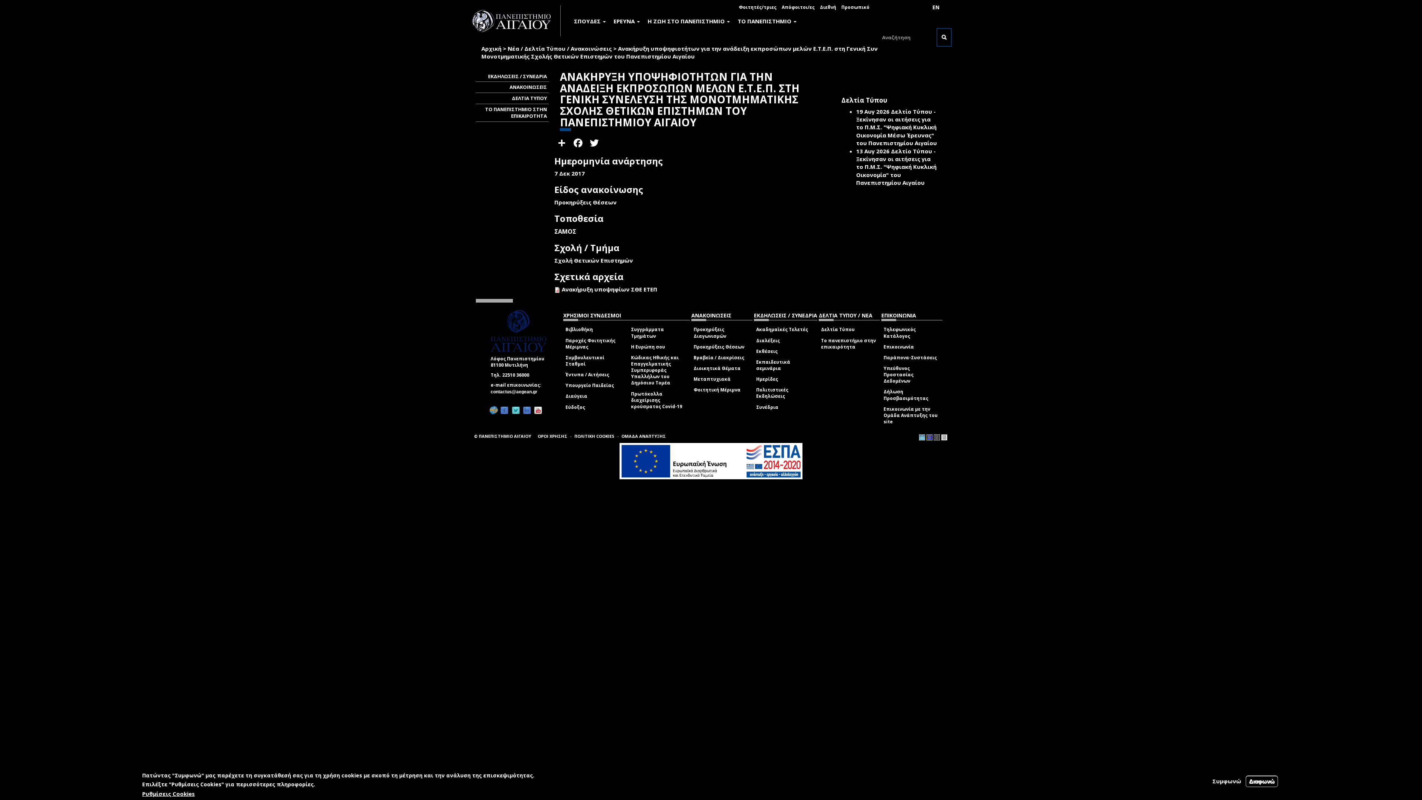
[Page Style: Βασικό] (922, 437)
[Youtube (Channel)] (538, 410)
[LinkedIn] (527, 410)
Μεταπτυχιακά (712, 379)
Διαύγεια (576, 396)
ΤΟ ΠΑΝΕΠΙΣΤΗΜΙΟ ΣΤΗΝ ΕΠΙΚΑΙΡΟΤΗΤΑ (516, 113)
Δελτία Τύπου (838, 329)
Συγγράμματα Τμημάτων (647, 332)
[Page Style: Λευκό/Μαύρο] (937, 437)
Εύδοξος (575, 407)
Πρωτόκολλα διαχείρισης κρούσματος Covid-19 (656, 400)
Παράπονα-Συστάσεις (910, 357)
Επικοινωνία (899, 347)
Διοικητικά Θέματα (717, 368)
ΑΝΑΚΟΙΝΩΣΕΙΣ (528, 87)
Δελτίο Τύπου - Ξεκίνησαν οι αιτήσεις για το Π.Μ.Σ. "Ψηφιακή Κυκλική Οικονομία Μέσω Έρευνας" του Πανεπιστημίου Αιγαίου (896, 127)
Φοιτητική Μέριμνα (717, 390)
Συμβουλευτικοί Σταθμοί (584, 360)
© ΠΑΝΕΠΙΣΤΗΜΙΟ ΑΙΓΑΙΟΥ (502, 436)
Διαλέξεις (768, 340)
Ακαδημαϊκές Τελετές (782, 329)
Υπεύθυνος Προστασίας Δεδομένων (899, 374)
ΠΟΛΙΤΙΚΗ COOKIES (594, 436)
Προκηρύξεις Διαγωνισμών (710, 332)
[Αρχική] (515, 21)
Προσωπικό (855, 7)
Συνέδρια (767, 407)
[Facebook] (504, 410)
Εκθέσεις (767, 351)
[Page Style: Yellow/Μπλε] (929, 437)
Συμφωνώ (1226, 781)
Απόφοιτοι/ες (798, 7)
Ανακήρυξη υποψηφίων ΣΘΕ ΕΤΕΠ (609, 289)
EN (935, 7)
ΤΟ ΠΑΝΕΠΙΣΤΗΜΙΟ (765, 21)
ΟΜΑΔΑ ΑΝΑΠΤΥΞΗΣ (643, 436)
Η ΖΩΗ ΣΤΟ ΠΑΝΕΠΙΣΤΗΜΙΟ (687, 21)
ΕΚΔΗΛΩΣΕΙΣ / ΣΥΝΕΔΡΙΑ (517, 76)
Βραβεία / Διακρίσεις (719, 357)
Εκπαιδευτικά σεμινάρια (773, 365)
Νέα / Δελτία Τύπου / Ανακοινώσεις (560, 48)
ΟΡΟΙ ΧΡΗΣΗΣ (552, 436)
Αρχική (491, 48)
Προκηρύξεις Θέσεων (719, 347)
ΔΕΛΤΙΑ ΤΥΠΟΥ (529, 98)
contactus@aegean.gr (516, 391)
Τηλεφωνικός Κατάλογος (900, 332)
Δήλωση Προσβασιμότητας (906, 395)
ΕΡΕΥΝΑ (625, 21)
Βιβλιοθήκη (579, 329)
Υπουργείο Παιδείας (589, 385)
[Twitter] (516, 410)
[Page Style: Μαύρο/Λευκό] (944, 437)
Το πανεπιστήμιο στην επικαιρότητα (848, 343)
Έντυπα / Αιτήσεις (587, 374)
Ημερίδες (767, 379)
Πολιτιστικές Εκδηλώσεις (772, 393)
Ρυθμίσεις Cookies (168, 793)
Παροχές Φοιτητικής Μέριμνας (590, 343)
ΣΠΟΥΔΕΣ (588, 21)
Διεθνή (828, 7)
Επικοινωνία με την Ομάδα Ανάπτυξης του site (911, 415)
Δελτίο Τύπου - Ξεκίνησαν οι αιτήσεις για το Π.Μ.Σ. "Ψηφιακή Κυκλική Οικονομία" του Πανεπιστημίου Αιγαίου (896, 167)
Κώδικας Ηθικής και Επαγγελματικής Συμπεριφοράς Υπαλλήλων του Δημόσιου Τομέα (655, 370)
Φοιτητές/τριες (758, 7)
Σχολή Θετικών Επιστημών (593, 260)
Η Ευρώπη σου (648, 347)
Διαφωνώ (1262, 781)
